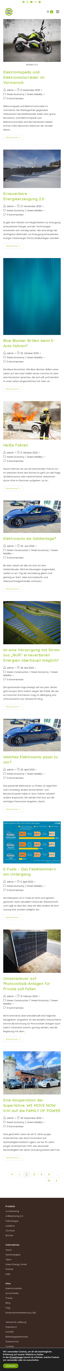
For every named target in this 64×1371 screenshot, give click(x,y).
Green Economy (15, 94)
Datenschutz (12, 1341)
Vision (9, 1249)
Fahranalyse (12, 1221)
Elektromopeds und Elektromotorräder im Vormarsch (24, 77)
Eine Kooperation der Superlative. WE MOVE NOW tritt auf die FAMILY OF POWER (31, 1105)
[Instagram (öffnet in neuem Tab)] (27, 2)
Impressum (11, 1326)
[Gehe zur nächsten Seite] (56, 1181)
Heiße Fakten (15, 445)
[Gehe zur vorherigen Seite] (12, 1174)
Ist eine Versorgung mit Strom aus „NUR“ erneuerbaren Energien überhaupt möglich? (31, 655)
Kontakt (10, 1331)
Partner (9, 1269)
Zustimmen (10, 1366)
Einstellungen (16, 1357)
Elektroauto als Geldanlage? (29, 538)
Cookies (10, 1346)
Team (8, 1259)
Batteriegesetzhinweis (17, 1336)
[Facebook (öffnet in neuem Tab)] (23, 2)
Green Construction (17, 550)
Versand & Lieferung (16, 1322)
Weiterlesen (14, 137)
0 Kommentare (15, 98)
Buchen (9, 1235)
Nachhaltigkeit (13, 1254)
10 (49, 1181)
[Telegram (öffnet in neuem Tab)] (40, 2)
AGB (8, 1274)
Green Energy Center (16, 1264)
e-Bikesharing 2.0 (14, 1216)
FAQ (8, 1307)
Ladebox (10, 1225)
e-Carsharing (12, 1211)
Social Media (12, 1293)
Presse (9, 1298)
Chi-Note (10, 1230)
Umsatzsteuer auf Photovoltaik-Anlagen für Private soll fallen (26, 983)
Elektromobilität (14, 1288)
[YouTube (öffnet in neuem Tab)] (31, 2)
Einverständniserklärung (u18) (21, 1312)
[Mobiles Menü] (56, 11)
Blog (8, 1302)
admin (10, 90)
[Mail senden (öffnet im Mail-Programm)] (36, 2)
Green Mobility (35, 94)
